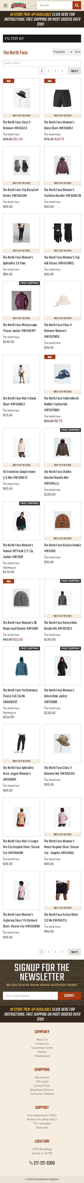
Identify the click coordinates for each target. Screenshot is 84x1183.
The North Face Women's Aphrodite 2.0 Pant (18, 260)
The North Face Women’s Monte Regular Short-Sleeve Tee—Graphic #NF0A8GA (61, 847)
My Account (42, 1077)
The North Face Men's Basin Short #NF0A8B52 (19, 401)
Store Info (42, 1127)
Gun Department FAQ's (42, 1115)
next (74, 71)
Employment (42, 1055)
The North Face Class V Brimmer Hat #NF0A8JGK (59, 771)
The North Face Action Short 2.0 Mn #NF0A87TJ (61, 918)
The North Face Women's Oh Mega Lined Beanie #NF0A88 (20, 626)
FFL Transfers (42, 1123)
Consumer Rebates (42, 1093)
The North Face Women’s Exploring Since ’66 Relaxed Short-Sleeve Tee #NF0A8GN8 (21, 920)
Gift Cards (42, 1081)
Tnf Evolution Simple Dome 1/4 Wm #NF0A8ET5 (19, 475)
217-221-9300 (44, 1163)
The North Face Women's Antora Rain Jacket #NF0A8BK (59, 696)
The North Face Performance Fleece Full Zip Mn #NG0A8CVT (20, 696)
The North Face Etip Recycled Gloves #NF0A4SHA (20, 193)
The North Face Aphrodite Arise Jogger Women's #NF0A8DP (18, 774)
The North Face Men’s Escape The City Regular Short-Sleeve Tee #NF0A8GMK (21, 847)
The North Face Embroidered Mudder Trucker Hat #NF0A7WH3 (61, 404)
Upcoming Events (42, 1047)
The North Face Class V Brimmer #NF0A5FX (16, 125)
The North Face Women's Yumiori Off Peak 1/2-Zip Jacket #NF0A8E (18, 551)
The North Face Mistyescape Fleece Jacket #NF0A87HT (20, 328)
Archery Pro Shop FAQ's (42, 1119)
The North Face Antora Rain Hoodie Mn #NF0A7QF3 (60, 626)
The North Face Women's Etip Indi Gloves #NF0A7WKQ (62, 260)
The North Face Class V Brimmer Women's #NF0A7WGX (58, 331)
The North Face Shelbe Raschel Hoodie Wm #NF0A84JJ (57, 478)
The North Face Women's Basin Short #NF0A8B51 (59, 125)
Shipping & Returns (42, 1089)
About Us (42, 1039)
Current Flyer (42, 1085)
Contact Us (42, 1043)
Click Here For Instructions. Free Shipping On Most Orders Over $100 (42, 19)
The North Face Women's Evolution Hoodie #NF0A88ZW (62, 193)
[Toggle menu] (5, 5)
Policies (42, 1051)
